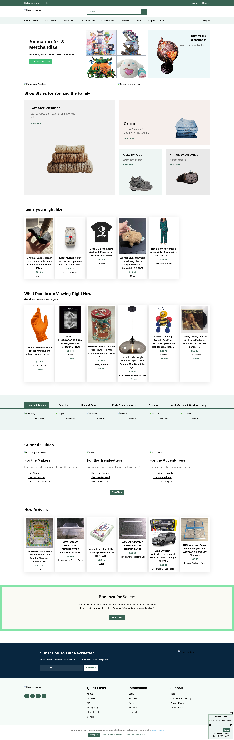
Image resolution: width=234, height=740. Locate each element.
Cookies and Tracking (180, 698)
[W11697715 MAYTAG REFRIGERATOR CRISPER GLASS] (132, 544)
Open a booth (130, 608)
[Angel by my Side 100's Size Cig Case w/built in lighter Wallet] (101, 544)
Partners (133, 698)
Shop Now (35, 123)
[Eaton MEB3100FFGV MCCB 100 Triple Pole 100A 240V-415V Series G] (70, 248)
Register (206, 3)
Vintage (163, 355)
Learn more (158, 730)
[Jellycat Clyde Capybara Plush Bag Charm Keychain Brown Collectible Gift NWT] (132, 248)
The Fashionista (99, 481)
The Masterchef (36, 477)
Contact (90, 717)
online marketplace (103, 605)
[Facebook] (26, 696)
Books (70, 355)
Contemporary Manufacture (163, 569)
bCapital (133, 712)
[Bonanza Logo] (33, 10)
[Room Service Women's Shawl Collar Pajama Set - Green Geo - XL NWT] (163, 248)
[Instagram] (44, 696)
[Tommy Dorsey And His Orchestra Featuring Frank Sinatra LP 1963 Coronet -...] (195, 343)
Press (131, 703)
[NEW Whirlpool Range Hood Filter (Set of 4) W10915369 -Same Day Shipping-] (195, 544)
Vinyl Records (195, 355)
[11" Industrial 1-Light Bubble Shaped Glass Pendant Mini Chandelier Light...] (132, 343)
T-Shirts (101, 263)
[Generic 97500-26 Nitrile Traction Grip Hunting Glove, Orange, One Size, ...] (39, 343)
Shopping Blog (94, 712)
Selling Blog (92, 707)
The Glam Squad (100, 473)
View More (117, 492)
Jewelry (138, 21)
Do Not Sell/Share (136, 735)
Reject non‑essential (113, 735)
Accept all (94, 735)
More (162, 21)
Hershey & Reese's (101, 364)
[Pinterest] (38, 696)
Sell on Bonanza (31, 3)
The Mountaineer (162, 477)
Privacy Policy (177, 703)
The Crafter (34, 473)
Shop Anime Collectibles (41, 61)
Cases (101, 564)
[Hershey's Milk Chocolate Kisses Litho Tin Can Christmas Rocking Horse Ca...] (101, 343)
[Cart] (207, 11)
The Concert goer (162, 481)
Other (132, 276)
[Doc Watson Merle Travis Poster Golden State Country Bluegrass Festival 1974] (39, 544)
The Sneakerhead (100, 477)
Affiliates (91, 698)
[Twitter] (32, 696)
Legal (131, 694)
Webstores (134, 707)
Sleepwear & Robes (163, 263)
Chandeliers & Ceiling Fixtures (132, 375)
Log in (194, 3)
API (88, 703)
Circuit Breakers (70, 273)
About (90, 694)
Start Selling (117, 617)
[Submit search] (144, 12)
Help (47, 3)
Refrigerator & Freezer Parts (70, 560)
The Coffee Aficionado (40, 481)
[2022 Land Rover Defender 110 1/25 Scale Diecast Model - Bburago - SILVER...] (163, 544)
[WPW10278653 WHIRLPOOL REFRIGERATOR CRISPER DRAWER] (70, 544)
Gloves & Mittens (39, 365)
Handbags (125, 21)
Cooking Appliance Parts (194, 563)
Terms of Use (176, 707)
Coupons (151, 21)
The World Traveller (163, 473)
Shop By (206, 21)
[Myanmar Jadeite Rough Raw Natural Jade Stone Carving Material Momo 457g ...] (39, 248)
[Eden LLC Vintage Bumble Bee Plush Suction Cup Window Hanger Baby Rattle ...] (163, 343)
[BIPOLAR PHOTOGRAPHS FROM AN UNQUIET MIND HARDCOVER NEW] (70, 343)
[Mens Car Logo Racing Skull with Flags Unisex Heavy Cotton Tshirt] (101, 248)
